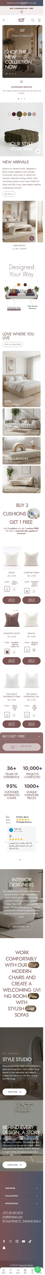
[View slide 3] (24, 98)
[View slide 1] (18, 98)
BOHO (11, 572)
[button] (38, 151)
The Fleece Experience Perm (11, 695)
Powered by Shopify (26, 1265)
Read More (13, 854)
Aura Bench (19, 245)
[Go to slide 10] (24, 859)
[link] (14, 1092)
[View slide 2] (21, 98)
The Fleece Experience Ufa (31, 695)
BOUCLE (31, 633)
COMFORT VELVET (12, 633)
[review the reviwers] (10, 836)
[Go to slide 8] (20, 859)
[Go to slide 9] (22, 859)
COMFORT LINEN (31, 572)
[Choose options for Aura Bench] (31, 238)
